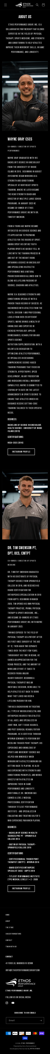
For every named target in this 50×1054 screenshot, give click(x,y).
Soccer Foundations (13, 934)
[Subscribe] (41, 1020)
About (8, 921)
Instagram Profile (21, 451)
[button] (5, 5)
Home (7, 915)
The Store (9, 927)
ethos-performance (27, 1043)
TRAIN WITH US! (11, 946)
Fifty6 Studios (35, 1049)
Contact (9, 940)
